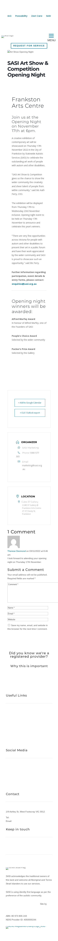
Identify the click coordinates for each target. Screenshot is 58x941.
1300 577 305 (17, 817)
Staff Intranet (20, 741)
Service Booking (14, 731)
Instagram (11, 771)
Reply (14, 566)
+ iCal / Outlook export (30, 412)
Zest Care (36, 15)
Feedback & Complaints (26, 904)
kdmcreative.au (13, 907)
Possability (21, 15)
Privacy (10, 904)
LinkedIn (10, 775)
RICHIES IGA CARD (22, 784)
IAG (9, 15)
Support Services (14, 713)
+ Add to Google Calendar (29, 402)
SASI (48, 15)
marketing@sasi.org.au (32, 467)
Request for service (29, 45)
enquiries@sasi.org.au (24, 283)
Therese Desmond (16, 551)
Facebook (11, 768)
